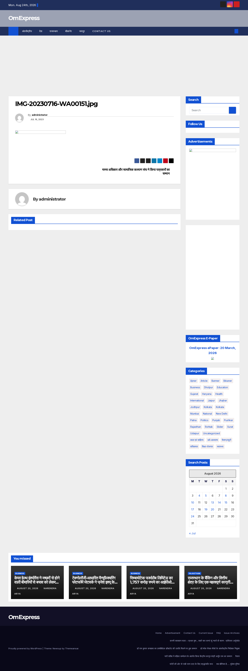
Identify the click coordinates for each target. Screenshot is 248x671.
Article (204, 380)
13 (212, 502)
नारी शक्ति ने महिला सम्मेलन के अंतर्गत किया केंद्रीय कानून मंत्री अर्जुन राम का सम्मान (198, 656)
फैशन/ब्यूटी (226, 439)
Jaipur (211, 400)
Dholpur (208, 387)
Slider (220, 426)
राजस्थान (54, 31)
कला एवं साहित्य (196, 439)
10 (192, 502)
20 (212, 509)
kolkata (208, 407)
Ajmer (193, 380)
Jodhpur (195, 407)
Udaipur (194, 433)
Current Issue (206, 633)
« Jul (192, 533)
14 (219, 502)
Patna (193, 420)
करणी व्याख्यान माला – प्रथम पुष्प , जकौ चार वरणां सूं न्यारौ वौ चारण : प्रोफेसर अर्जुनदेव (205, 640)
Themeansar (71, 648)
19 (205, 509)
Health (219, 393)
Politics (204, 420)
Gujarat (194, 393)
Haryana (206, 393)
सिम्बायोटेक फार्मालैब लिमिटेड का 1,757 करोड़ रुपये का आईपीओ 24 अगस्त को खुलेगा (151, 582)
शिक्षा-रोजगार (207, 446)
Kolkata (220, 407)
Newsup (57, 648)
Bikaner (228, 380)
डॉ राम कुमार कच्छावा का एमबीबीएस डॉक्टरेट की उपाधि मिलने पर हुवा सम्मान (167, 648)
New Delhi (221, 413)
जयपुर (82, 31)
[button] (231, 31)
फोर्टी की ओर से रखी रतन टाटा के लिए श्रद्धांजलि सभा (191, 664)
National (207, 413)
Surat (230, 426)
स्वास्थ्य (220, 446)
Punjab (216, 420)
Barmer (215, 380)
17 (192, 509)
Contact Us (101, 31)
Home (159, 633)
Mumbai (194, 413)
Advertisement (172, 633)
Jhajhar (223, 400)
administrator (40, 114)
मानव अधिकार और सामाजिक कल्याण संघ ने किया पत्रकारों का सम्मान (136, 171)
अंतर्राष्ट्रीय (27, 31)
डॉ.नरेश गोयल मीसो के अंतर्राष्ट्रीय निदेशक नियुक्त (220, 648)
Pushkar (228, 420)
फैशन (237, 656)
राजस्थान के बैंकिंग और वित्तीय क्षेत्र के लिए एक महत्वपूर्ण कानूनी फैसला (209, 582)
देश (40, 31)
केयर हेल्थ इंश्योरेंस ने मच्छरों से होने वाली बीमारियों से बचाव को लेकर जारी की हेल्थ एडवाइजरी (37, 582)
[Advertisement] (124, 60)
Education (222, 387)
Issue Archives (232, 633)
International (197, 400)
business (195, 387)
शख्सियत (194, 446)
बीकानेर (68, 31)
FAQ (218, 633)
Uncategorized (211, 433)
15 (226, 502)
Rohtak (209, 426)
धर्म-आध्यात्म (213, 439)
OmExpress (24, 18)
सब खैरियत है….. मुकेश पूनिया (228, 664)
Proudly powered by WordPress (25, 648)
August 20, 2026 (28, 588)
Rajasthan (195, 426)
